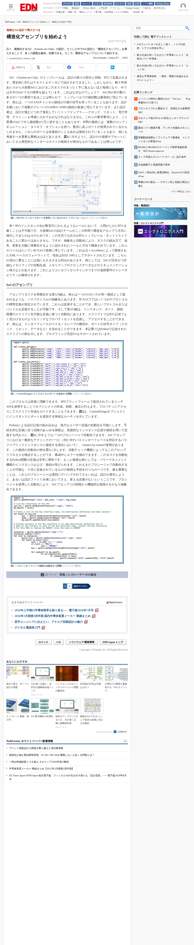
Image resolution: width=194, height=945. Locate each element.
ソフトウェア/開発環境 (81, 642)
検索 (187, 28)
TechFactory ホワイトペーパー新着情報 (29, 741)
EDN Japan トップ (113, 642)
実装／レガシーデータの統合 (68, 574)
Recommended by (105, 732)
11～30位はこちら (182, 191)
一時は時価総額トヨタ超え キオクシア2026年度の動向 (39, 761)
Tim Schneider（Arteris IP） (107, 58)
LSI (18, 22)
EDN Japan (10, 22)
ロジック (43, 642)
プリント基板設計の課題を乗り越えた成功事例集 (36, 748)
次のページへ (80, 586)
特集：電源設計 (142, 205)
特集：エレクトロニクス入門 (148, 223)
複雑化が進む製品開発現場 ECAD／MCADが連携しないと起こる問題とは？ (52, 755)
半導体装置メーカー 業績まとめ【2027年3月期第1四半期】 (41, 768)
